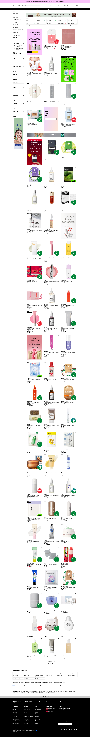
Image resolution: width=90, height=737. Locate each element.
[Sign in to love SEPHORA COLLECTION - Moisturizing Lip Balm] (76, 547)
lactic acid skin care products (23, 686)
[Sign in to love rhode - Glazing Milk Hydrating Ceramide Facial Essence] (76, 84)
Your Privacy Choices (32, 730)
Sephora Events (14, 716)
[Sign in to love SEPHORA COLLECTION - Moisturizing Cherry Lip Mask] (42, 265)
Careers (13, 710)
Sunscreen (70, 691)
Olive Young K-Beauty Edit (20, 9)
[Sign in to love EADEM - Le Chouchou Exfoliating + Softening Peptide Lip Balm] (59, 265)
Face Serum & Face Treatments (63, 691)
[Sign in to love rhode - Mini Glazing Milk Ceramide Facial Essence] (42, 593)
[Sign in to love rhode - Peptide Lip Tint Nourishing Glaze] (59, 241)
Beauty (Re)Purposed (15, 723)
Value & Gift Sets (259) (16, 34)
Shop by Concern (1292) (17, 21)
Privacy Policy (14, 730)
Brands (57, 9)
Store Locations (37, 720)
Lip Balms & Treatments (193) (18, 29)
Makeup (28, 9)
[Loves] (74, 5)
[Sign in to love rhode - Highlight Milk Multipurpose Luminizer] (59, 502)
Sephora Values (14, 712)
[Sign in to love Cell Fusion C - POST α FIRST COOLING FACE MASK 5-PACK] (42, 363)
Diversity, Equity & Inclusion (16, 720)
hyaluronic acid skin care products (39, 683)
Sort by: (73, 25)
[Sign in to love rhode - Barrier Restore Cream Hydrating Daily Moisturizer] (76, 311)
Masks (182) (15, 22)
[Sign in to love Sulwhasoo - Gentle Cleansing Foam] (76, 639)
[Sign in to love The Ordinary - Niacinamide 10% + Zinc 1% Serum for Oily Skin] (59, 57)
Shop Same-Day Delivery (27, 724)
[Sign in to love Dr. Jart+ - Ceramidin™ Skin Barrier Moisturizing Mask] (59, 432)
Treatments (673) (15, 25)
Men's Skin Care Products (53, 691)
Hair (42, 9)
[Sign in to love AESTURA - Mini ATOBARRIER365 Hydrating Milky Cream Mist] (76, 455)
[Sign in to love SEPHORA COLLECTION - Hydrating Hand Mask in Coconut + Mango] (76, 570)
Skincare (32, 9)
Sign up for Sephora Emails (62, 721)
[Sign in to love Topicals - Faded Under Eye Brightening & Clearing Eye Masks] (42, 289)
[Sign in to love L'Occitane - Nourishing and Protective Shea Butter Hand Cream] (59, 525)
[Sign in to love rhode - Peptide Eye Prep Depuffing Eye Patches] (59, 547)
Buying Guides (37, 716)
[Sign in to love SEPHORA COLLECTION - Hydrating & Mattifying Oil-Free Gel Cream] (42, 547)
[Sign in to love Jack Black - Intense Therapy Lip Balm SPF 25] (42, 570)
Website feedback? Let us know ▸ (45, 696)
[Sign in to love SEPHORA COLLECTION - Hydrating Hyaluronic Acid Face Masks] (76, 363)
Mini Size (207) (15, 17)
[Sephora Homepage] (16, 5)
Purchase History (26, 713)
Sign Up (75, 723)
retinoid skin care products (58, 686)
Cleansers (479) (15, 24)
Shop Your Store (26, 723)
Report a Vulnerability (15, 724)
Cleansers (46, 691)
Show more (14, 687)
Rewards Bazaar (26, 720)
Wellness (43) (15, 37)
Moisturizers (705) (16, 30)
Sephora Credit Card (27, 709)
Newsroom (14, 709)
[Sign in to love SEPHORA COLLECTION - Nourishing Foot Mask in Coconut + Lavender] (42, 167)
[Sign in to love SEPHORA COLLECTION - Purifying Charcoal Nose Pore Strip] (59, 140)
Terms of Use (19, 730)
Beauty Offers (26, 719)
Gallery (25, 710)
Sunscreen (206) (15, 32)
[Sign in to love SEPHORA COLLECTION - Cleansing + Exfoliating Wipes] (42, 108)
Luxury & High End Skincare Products (48, 692)
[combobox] (31, 5)
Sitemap (27, 730)
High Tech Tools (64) (16, 35)
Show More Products (51, 663)
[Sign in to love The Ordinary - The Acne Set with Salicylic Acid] (76, 593)
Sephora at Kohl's (37, 719)
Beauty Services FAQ (38, 717)
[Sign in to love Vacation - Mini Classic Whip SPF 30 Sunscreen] (59, 363)
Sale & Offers (75, 9)
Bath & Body (47, 9)
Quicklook (51, 43)
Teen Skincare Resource (38, 724)
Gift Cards (69, 9)
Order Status (25, 712)
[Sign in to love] (42, 57)
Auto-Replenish (26, 717)
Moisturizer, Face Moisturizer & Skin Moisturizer (37, 691)
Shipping (36, 712)
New (13, 9)
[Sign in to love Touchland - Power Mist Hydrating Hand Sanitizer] (59, 29)
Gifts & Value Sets (63, 9)
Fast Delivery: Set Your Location (19, 49)
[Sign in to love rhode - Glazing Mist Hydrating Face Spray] (76, 502)
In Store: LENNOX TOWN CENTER (19, 46)
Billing (36, 713)
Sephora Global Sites (15, 719)
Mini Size (52, 9)
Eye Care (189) (15, 27)
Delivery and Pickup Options (39, 710)
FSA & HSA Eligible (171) (17, 19)
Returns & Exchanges (38, 709)
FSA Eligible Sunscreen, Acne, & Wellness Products (33, 692)
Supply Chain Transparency (16, 713)
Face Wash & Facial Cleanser (23, 691)
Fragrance (37, 9)
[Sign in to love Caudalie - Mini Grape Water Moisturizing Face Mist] (76, 408)
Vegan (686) (15, 16)
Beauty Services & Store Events (28, 716)
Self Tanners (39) (15, 39)
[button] (18, 53)
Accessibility (36, 723)
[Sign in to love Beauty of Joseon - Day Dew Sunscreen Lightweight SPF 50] (42, 525)
